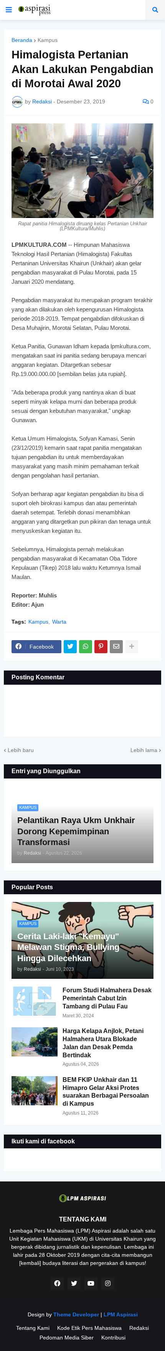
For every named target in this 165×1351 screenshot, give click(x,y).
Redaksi (139, 1328)
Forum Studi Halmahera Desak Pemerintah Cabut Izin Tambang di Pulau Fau (107, 998)
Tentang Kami (33, 1328)
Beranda (22, 40)
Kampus (48, 40)
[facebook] (57, 1283)
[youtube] (90, 1283)
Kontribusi (113, 1337)
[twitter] (74, 1283)
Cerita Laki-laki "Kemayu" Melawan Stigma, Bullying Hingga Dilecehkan (68, 947)
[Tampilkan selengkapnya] (131, 646)
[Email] (116, 646)
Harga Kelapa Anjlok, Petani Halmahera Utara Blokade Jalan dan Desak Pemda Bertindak (103, 1043)
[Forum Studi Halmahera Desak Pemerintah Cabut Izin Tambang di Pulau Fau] (35, 1001)
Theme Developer (76, 1314)
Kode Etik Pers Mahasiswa (89, 1328)
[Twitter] (70, 646)
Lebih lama (143, 750)
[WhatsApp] (85, 646)
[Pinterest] (100, 646)
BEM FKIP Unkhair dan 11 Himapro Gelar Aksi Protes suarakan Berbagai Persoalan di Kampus (106, 1091)
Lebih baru (21, 750)
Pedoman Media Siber (67, 1337)
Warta (59, 621)
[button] (9, 10)
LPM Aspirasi (121, 1314)
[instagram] (107, 1283)
